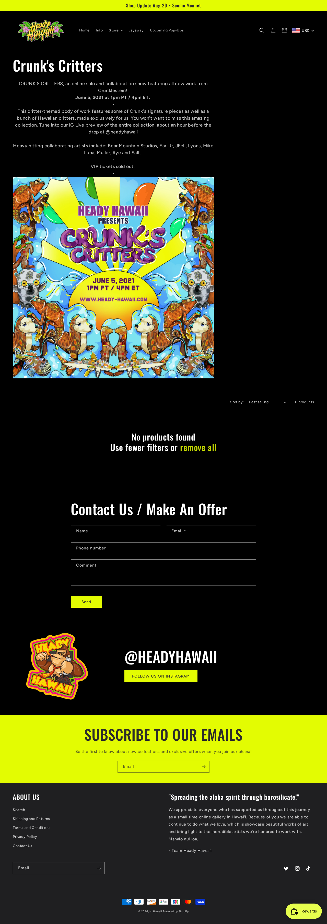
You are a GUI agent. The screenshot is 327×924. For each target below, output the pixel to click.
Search (19, 810)
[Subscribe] (203, 767)
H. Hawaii (155, 911)
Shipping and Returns (31, 819)
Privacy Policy (25, 837)
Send (86, 602)
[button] (115, 30)
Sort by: (237, 402)
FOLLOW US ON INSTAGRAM (161, 676)
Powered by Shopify (176, 911)
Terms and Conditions (32, 828)
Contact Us (22, 846)
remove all (198, 447)
